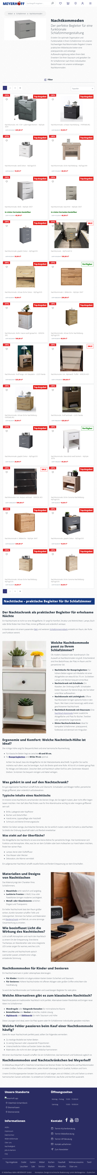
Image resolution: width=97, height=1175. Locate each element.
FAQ (6, 1154)
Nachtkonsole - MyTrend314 (61, 251)
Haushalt (61, 1162)
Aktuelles (62, 1166)
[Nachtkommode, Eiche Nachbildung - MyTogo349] (71, 150)
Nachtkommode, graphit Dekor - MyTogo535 (21, 251)
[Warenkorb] (68, 3)
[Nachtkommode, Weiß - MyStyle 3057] (25, 191)
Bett (36, 629)
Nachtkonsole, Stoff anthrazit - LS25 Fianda (67, 415)
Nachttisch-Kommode (64, 713)
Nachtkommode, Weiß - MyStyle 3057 (19, 207)
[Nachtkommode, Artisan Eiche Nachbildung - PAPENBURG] (25, 399)
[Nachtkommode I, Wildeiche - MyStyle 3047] (71, 276)
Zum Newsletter (61, 1149)
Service (41, 1166)
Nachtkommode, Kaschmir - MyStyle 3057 (66, 207)
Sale (33, 1166)
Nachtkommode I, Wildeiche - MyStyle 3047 (67, 292)
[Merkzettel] (60, 3)
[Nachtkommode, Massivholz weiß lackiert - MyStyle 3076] (71, 440)
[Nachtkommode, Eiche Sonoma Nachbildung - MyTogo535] (71, 481)
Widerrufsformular (11, 1139)
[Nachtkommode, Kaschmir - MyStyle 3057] (71, 191)
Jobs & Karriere (10, 1150)
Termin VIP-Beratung (63, 1139)
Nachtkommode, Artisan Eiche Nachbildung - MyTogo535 (67, 334)
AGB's (7, 1127)
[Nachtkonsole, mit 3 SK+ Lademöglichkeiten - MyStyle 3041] (25, 109)
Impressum (9, 1131)
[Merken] (6, 99)
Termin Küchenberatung (65, 1128)
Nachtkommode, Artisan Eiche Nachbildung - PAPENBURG (21, 416)
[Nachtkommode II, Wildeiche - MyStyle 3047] (25, 522)
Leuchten (24, 1166)
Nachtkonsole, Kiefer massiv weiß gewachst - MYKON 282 (24, 334)
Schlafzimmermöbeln (59, 629)
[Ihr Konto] (82, 3)
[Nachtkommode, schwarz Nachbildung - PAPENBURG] (71, 109)
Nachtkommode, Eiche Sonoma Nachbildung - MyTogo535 (68, 498)
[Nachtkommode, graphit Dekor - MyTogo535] (25, 235)
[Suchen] (52, 3)
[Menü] (90, 3)
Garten (33, 1162)
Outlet (23, 1162)
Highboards (11, 1015)
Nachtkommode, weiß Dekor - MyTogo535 (20, 166)
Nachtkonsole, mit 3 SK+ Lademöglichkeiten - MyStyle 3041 (24, 126)
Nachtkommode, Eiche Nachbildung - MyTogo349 (69, 166)
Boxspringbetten (17, 757)
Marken (51, 1166)
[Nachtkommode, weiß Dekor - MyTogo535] (25, 150)
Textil (89, 1162)
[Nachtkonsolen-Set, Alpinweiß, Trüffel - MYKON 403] (71, 358)
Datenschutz (9, 1135)
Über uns (8, 1142)
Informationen (15, 1121)
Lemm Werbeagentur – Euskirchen (82, 1172)
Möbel (42, 1162)
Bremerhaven (14, 1107)
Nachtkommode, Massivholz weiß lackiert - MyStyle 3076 (69, 457)
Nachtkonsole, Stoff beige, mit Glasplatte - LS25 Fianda (25, 374)
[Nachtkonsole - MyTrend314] (71, 235)
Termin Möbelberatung (64, 1133)
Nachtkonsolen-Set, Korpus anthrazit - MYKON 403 (23, 497)
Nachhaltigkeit (10, 1146)
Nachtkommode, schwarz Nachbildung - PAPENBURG (70, 125)
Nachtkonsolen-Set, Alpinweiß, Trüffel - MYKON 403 (70, 374)
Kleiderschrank (12, 919)
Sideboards (27, 1015)
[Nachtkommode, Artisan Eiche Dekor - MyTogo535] (25, 276)
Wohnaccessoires (76, 1162)
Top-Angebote (12, 1162)
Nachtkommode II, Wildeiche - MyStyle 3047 (21, 538)
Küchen (51, 1162)
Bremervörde (13, 1112)
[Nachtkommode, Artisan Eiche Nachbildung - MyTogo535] (71, 317)
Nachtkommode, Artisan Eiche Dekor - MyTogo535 (23, 292)
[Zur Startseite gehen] (13, 3)
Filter (50, 79)
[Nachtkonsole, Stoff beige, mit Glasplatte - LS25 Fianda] (25, 358)
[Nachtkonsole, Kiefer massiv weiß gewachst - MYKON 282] (25, 317)
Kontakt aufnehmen (63, 1144)
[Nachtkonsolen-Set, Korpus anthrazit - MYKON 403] (25, 481)
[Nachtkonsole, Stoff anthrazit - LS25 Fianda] (71, 399)
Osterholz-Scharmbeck (17, 1103)
